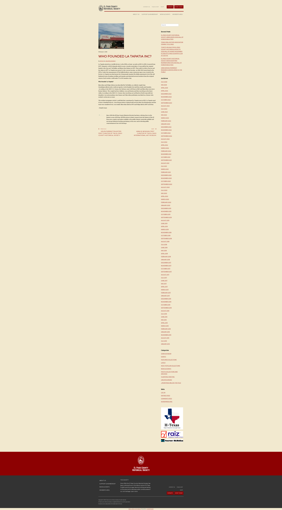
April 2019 (164, 226)
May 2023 (164, 115)
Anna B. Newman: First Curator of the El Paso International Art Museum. (145, 132)
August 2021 (165, 163)
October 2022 (166, 133)
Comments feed (166, 398)
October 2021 (165, 157)
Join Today (179, 7)
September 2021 (166, 160)
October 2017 (165, 268)
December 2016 (166, 298)
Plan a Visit (155, 6)
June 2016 (164, 317)
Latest (163, 362)
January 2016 (165, 332)
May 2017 (164, 283)
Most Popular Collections (170, 365)
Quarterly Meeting (168, 377)
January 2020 (165, 205)
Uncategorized (110, 61)
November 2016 (166, 301)
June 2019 (164, 223)
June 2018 (164, 247)
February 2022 (166, 151)
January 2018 (165, 259)
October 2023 (166, 100)
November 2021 (166, 154)
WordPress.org (166, 401)
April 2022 (164, 145)
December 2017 (166, 262)
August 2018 (165, 241)
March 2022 (165, 148)
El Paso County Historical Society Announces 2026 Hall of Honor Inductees (172, 37)
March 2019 (165, 229)
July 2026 (164, 81)
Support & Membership (150, 14)
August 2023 (165, 106)
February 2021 (166, 172)
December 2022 (166, 127)
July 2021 (164, 166)
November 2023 (166, 97)
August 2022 (165, 139)
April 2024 (164, 90)
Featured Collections (169, 359)
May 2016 (164, 320)
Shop (162, 6)
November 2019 (166, 211)
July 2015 (164, 341)
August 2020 (165, 187)
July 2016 (164, 313)
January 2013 (165, 344)
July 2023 (164, 109)
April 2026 (164, 87)
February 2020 (166, 202)
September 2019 (166, 217)
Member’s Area (177, 14)
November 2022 (166, 130)
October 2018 (165, 235)
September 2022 (166, 136)
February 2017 (166, 292)
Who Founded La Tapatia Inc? (125, 56)
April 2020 (164, 196)
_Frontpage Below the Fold (171, 383)
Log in (163, 392)
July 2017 (164, 277)
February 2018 (166, 256)
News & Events (165, 14)
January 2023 (165, 124)
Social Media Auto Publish (135, 508)
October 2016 (165, 304)
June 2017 (164, 280)
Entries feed (165, 395)
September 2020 (166, 184)
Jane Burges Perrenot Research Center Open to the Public (171, 70)
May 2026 (164, 85)
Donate (170, 7)
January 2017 (165, 295)
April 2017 (164, 286)
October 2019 (165, 214)
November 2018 (166, 232)
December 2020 (166, 175)
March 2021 (165, 169)
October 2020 (166, 181)
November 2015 (166, 335)
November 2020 (166, 178)
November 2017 (166, 265)
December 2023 (166, 93)
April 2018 (164, 253)
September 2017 (166, 271)
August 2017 (165, 274)
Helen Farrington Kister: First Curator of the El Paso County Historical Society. (110, 132)
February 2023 (166, 121)
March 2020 (165, 199)
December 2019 (166, 208)
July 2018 (164, 244)
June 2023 (164, 112)
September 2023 (166, 103)
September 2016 (166, 307)
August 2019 (165, 220)
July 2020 (164, 190)
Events (163, 356)
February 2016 (166, 329)
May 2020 (164, 193)
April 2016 (164, 323)
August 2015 (165, 338)
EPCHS (102, 61)
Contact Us (146, 6)
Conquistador (166, 353)
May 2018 (164, 250)
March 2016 (165, 326)
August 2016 (165, 310)
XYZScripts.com (149, 508)
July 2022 (164, 142)
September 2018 (166, 238)
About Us (136, 14)
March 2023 (165, 118)
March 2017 (165, 289)
